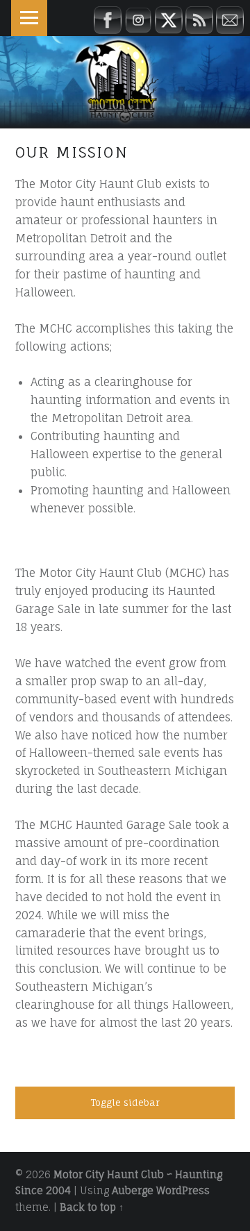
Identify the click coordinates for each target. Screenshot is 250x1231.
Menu (29, 18)
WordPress (183, 1190)
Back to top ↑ (92, 1207)
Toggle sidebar (125, 1102)
